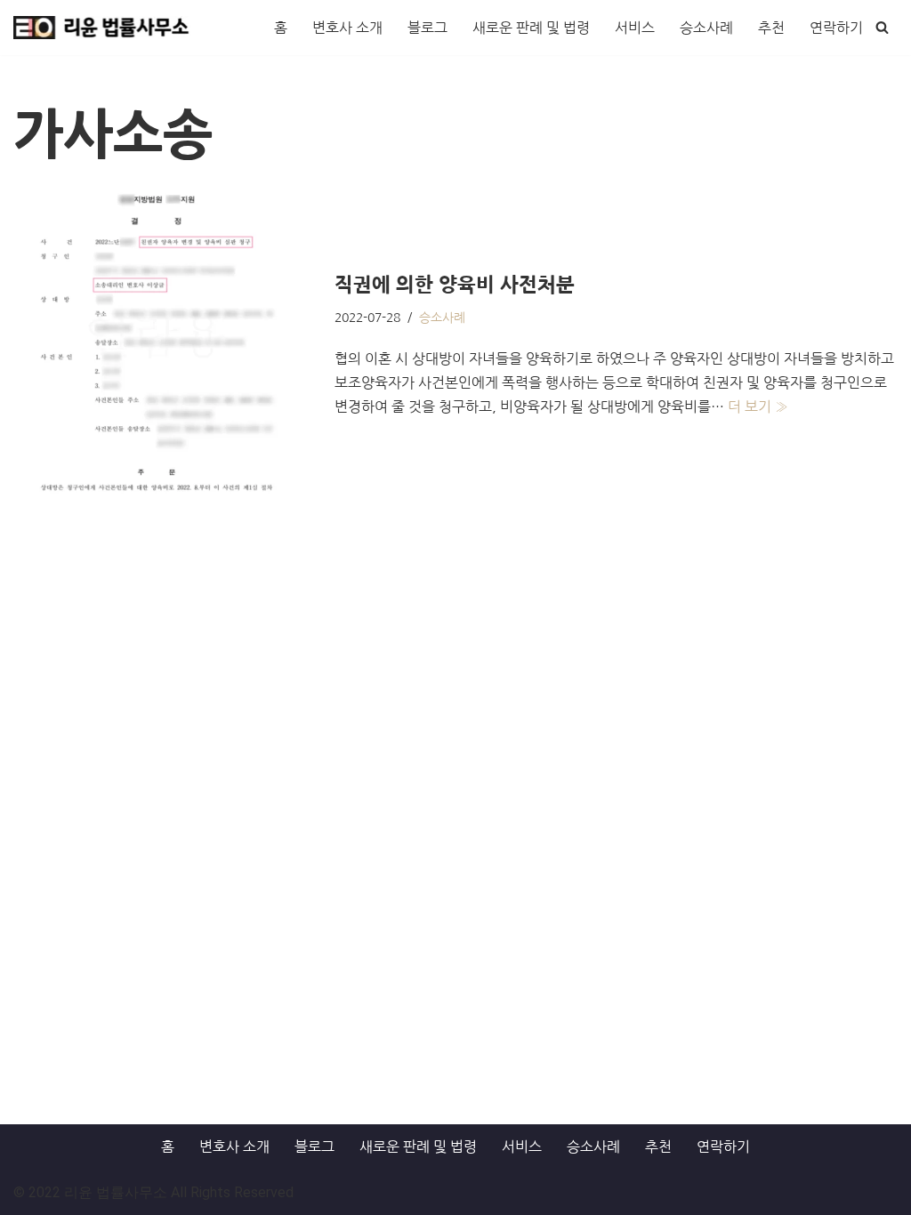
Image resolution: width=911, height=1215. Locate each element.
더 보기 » (758, 406)
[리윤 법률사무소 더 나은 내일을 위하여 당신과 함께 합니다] (102, 27)
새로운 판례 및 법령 (531, 27)
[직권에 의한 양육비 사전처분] (165, 345)
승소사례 (706, 27)
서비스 (635, 27)
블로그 (427, 27)
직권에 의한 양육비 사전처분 (455, 284)
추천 (771, 27)
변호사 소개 (347, 27)
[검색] (882, 27)
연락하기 (836, 27)
